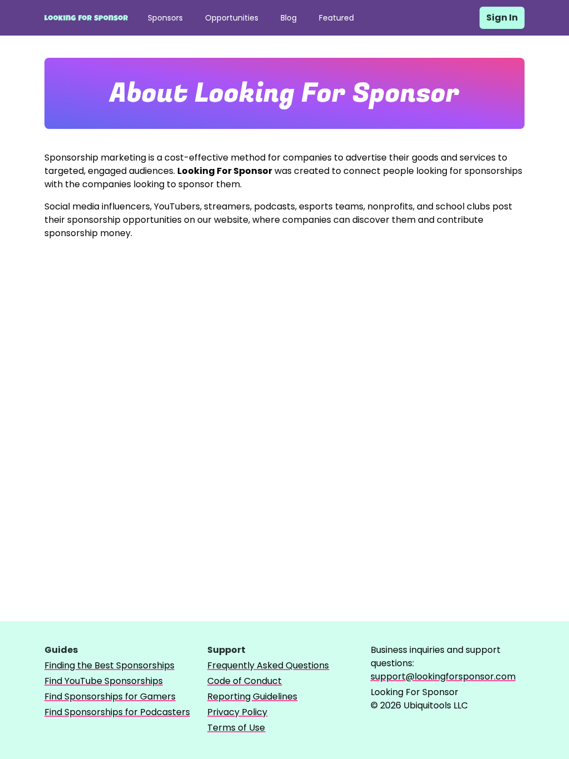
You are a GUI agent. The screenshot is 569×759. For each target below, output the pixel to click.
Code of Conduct (244, 681)
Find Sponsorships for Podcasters (117, 712)
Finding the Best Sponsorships (109, 665)
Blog (289, 17)
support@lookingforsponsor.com (443, 676)
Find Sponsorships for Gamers (110, 696)
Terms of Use (236, 727)
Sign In (502, 17)
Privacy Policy (237, 712)
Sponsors (165, 17)
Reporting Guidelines (252, 696)
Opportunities (231, 17)
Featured (336, 17)
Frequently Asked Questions (268, 665)
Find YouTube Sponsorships (103, 681)
